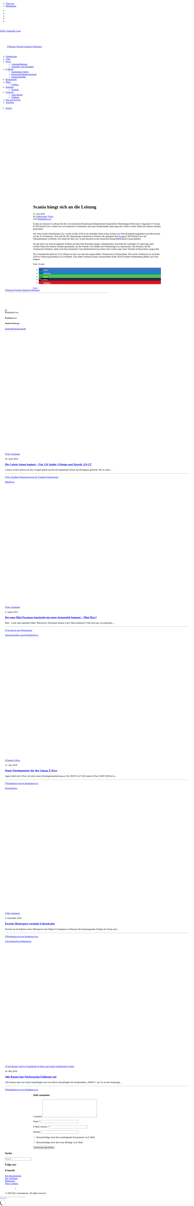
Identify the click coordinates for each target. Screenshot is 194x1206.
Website (36, 1132)
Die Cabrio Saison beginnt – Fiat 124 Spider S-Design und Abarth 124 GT (48, 464)
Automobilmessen (19, 64)
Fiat (6, 329)
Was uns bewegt (13, 100)
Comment (37, 1116)
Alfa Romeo (10, 941)
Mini (7, 482)
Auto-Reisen (17, 95)
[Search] (18, 1159)
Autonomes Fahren (20, 72)
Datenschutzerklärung (26, 1188)
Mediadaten (11, 6)
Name (36, 1121)
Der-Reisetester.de (13, 1176)
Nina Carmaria (11, 1183)
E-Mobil (9, 69)
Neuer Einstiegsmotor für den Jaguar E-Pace (31, 770)
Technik (15, 89)
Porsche (8, 788)
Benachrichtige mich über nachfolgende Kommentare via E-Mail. (65, 1137)
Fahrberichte (11, 56)
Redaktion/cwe (44, 219)
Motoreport (10, 1181)
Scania (122, 236)
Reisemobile (11, 79)
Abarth (23, 329)
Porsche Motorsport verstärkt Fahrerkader (30, 923)
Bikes (8, 82)
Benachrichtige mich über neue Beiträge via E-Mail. (59, 1142)
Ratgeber (10, 87)
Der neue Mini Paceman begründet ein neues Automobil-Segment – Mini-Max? (51, 617)
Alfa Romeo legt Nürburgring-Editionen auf (30, 1076)
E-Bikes (15, 84)
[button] (44, 270)
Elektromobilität (18, 77)
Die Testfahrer (11, 1178)
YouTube (10, 102)
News (8, 61)
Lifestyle (9, 92)
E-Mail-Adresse (41, 1126)
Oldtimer (15, 97)
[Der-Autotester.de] (97, 35)
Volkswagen (41, 216)
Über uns (10, 3)
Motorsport (26, 941)
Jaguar (8, 635)
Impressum (10, 1188)
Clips (8, 59)
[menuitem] (100, 3)
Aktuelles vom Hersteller (22, 67)
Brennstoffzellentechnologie (23, 74)
